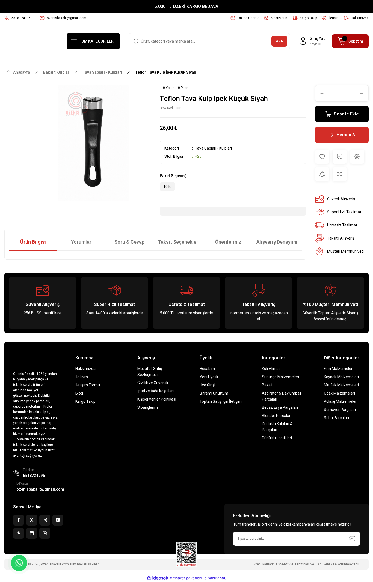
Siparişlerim (147, 407)
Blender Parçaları (276, 415)
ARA (279, 41)
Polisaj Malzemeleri (340, 401)
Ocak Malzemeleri (339, 393)
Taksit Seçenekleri (179, 242)
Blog (79, 393)
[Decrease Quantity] (319, 93)
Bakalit (268, 385)
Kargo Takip (85, 401)
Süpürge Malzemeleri (280, 377)
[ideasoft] (158, 578)
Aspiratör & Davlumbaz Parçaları (282, 396)
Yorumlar (81, 242)
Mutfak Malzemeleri (341, 385)
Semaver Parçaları (340, 409)
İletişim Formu (87, 385)
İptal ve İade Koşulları (155, 391)
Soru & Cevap (129, 242)
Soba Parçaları (336, 418)
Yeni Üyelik (209, 377)
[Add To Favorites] (322, 157)
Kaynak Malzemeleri (341, 377)
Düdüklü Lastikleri (277, 438)
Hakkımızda (85, 368)
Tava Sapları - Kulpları (213, 148)
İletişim (81, 377)
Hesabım (207, 368)
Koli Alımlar (271, 368)
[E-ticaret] (186, 578)
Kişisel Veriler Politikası (156, 399)
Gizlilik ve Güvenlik (152, 383)
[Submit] (352, 539)
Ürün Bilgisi (33, 242)
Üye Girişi (207, 385)
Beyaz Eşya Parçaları (280, 407)
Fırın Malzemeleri (338, 368)
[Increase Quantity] (364, 93)
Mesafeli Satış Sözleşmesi (149, 371)
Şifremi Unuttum (214, 393)
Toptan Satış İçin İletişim (221, 401)
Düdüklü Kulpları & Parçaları (277, 427)
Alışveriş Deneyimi (276, 242)
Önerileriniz (228, 242)
